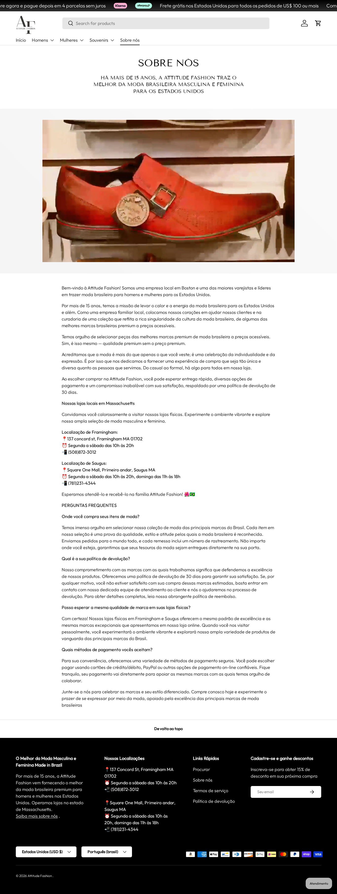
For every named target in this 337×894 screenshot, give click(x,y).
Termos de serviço (210, 790)
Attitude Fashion (40, 876)
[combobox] (165, 23)
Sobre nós (130, 40)
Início (21, 40)
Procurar (201, 769)
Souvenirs (99, 40)
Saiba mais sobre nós (37, 816)
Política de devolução (214, 801)
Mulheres (69, 40)
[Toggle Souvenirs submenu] (112, 40)
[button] (318, 23)
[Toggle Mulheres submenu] (82, 40)
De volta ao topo (168, 728)
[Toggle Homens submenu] (52, 40)
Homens (40, 40)
